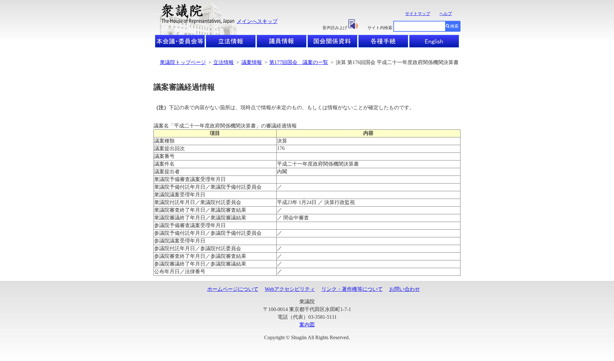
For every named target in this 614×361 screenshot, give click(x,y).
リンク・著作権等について (352, 289)
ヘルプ (445, 13)
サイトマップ (417, 13)
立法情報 (223, 62)
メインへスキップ (257, 21)
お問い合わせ (404, 289)
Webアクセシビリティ (290, 289)
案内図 (307, 324)
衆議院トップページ (183, 62)
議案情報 (251, 62)
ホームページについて (232, 289)
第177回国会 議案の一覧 (298, 62)
